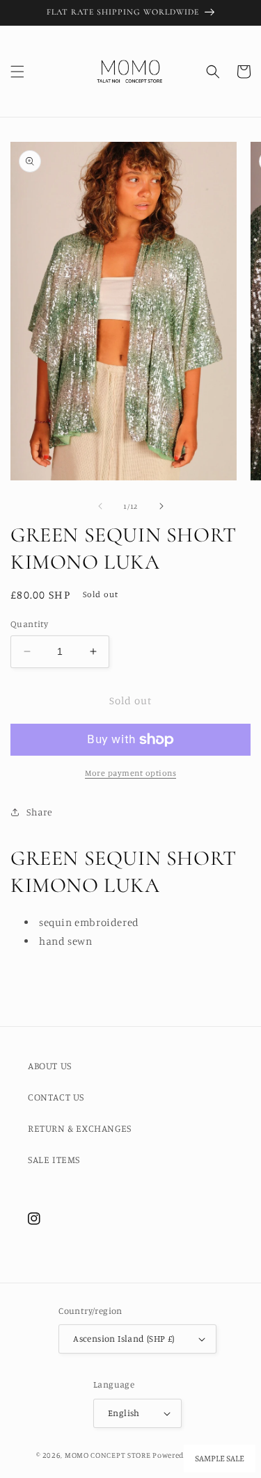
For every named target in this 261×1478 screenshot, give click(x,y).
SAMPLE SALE (219, 1458)
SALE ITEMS (54, 1159)
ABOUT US (50, 1065)
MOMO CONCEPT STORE (108, 1455)
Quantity (29, 623)
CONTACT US (56, 1097)
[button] (17, 71)
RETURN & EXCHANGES (80, 1128)
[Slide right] (161, 506)
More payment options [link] (130, 773)
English (124, 1412)
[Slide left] (100, 506)
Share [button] (39, 812)
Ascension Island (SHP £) (124, 1338)
